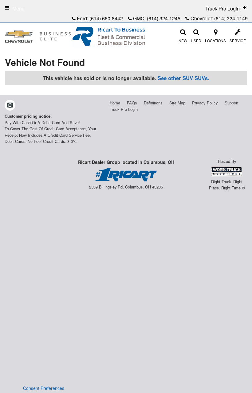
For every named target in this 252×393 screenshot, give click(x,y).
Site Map (177, 103)
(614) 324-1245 (163, 18)
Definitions (153, 103)
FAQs (132, 103)
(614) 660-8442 (106, 18)
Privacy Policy (205, 103)
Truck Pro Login (124, 109)
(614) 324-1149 (231, 18)
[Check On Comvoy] (10, 106)
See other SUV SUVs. (183, 78)
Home (115, 103)
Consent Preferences (43, 388)
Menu (18, 8)
